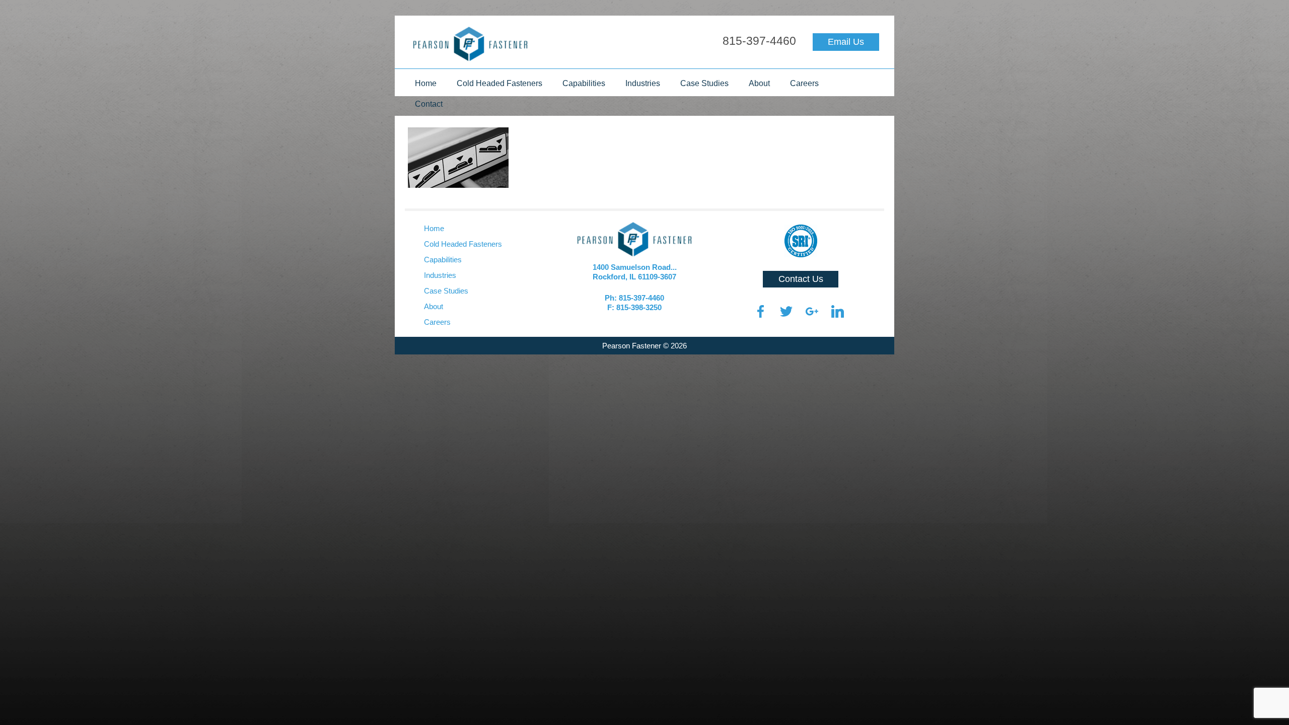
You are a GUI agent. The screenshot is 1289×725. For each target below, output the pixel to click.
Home (426, 83)
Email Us (846, 42)
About (759, 83)
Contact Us (800, 279)
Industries (642, 83)
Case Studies (704, 83)
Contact (429, 104)
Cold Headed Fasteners (499, 83)
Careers (804, 83)
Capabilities (583, 83)
